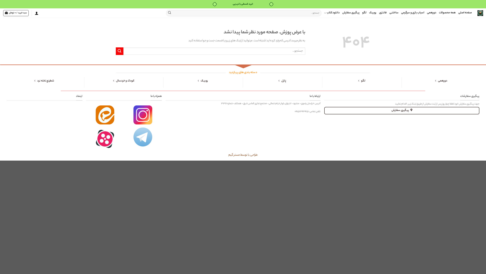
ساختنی (393, 13)
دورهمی (431, 13)
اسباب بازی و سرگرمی (412, 13)
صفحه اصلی (465, 13)
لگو (364, 13)
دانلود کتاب (333, 13)
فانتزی (383, 13)
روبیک (372, 13)
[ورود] (37, 13)
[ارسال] (169, 13)
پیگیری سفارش (351, 13)
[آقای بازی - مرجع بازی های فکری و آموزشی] (480, 13)
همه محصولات (447, 13)
